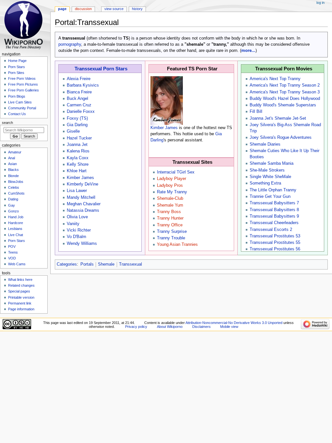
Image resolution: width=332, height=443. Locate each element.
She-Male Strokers (267, 170)
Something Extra (265, 183)
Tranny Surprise (172, 231)
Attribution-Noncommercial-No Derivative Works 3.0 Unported (233, 323)
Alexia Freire (78, 79)
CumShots (16, 193)
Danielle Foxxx (81, 111)
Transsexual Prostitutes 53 (275, 236)
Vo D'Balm (76, 236)
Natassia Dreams (83, 210)
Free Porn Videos (22, 78)
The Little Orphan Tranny (273, 190)
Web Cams (17, 264)
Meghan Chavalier (84, 204)
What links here (20, 279)
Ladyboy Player (171, 178)
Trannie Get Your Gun (270, 196)
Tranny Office (170, 225)
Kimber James (80, 177)
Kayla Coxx (78, 158)
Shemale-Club (170, 198)
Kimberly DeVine (82, 184)
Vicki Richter (79, 230)
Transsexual (130, 264)
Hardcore (15, 223)
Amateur (14, 152)
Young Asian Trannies (177, 244)
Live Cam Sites (20, 102)
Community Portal (22, 108)
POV (12, 246)
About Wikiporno (170, 327)
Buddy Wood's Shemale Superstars (283, 105)
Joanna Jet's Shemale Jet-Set (278, 118)
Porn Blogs (16, 96)
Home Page (17, 61)
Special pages (19, 291)
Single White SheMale (270, 176)
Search (7, 123)
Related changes (21, 285)
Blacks (13, 170)
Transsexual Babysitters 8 (274, 210)
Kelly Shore (78, 164)
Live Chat (15, 235)
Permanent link (19, 303)
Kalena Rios (78, 151)
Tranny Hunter (170, 218)
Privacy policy (136, 327)
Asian (12, 164)
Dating (13, 199)
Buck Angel (77, 98)
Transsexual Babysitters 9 (274, 216)
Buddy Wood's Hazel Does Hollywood (285, 98)
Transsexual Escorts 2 (271, 229)
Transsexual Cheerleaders (274, 223)
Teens (13, 252)
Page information (21, 309)
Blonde (13, 176)
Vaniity (73, 224)
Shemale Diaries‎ (265, 144)
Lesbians (15, 229)
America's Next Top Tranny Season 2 (285, 85)
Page (62, 9)
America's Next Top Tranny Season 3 (285, 92)
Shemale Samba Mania (271, 163)
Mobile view (229, 327)
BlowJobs (15, 182)
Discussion (83, 9)
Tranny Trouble (171, 238)
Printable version (21, 297)
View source (114, 9)
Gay (11, 205)
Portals (87, 264)
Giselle (73, 131)
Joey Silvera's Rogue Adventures (281, 137)
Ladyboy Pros (170, 185)
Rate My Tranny (172, 192)
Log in (320, 3)
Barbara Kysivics (83, 85)
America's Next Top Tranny (275, 79)
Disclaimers (201, 327)
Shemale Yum (170, 205)
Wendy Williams (82, 243)
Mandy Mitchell (81, 197)
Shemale (106, 264)
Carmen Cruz (79, 105)
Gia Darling (77, 125)
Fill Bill (256, 111)
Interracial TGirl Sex (176, 172)
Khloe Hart (77, 171)
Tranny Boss (169, 212)
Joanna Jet (77, 144)
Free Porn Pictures (23, 84)
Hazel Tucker (79, 138)
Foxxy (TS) (77, 118)
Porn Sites (16, 73)
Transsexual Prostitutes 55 (275, 242)
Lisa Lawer (77, 190)
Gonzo (13, 211)
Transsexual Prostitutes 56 (275, 249)
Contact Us (17, 114)
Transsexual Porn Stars (101, 68)
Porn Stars (16, 67)
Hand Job (15, 217)
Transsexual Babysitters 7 (274, 203)
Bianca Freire (79, 92)
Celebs (13, 187)
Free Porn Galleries (23, 90)
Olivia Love (77, 217)
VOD (12, 258)
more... (248, 50)
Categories (67, 264)
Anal (11, 158)
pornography (69, 44)
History (137, 9)
